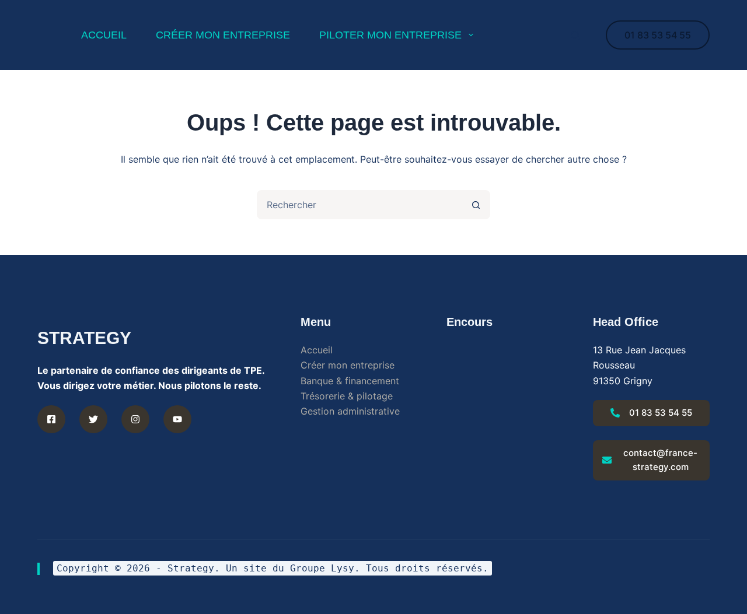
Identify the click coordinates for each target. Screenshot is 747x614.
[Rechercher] (575, 35)
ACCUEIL (104, 35)
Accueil (317, 350)
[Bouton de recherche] (475, 204)
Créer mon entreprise (223, 35)
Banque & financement (350, 381)
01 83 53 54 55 (657, 35)
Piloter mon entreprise (390, 35)
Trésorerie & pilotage (347, 396)
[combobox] (360, 204)
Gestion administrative (350, 411)
